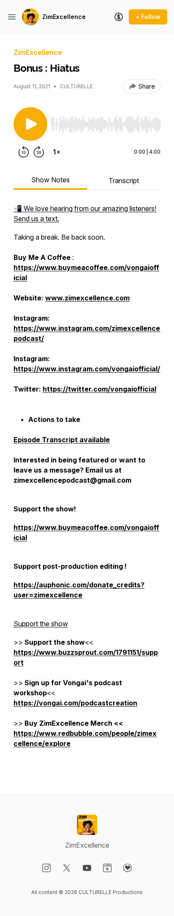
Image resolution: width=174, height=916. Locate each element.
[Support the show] (119, 17)
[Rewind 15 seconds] (24, 152)
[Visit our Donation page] (127, 868)
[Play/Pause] (30, 124)
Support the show (41, 623)
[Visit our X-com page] (67, 868)
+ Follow (148, 16)
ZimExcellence (64, 16)
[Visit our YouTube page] (87, 868)
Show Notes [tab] (50, 180)
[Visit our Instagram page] (46, 868)
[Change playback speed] (56, 152)
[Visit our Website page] (107, 868)
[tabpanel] (87, 485)
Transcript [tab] (124, 180)
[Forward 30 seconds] (39, 152)
